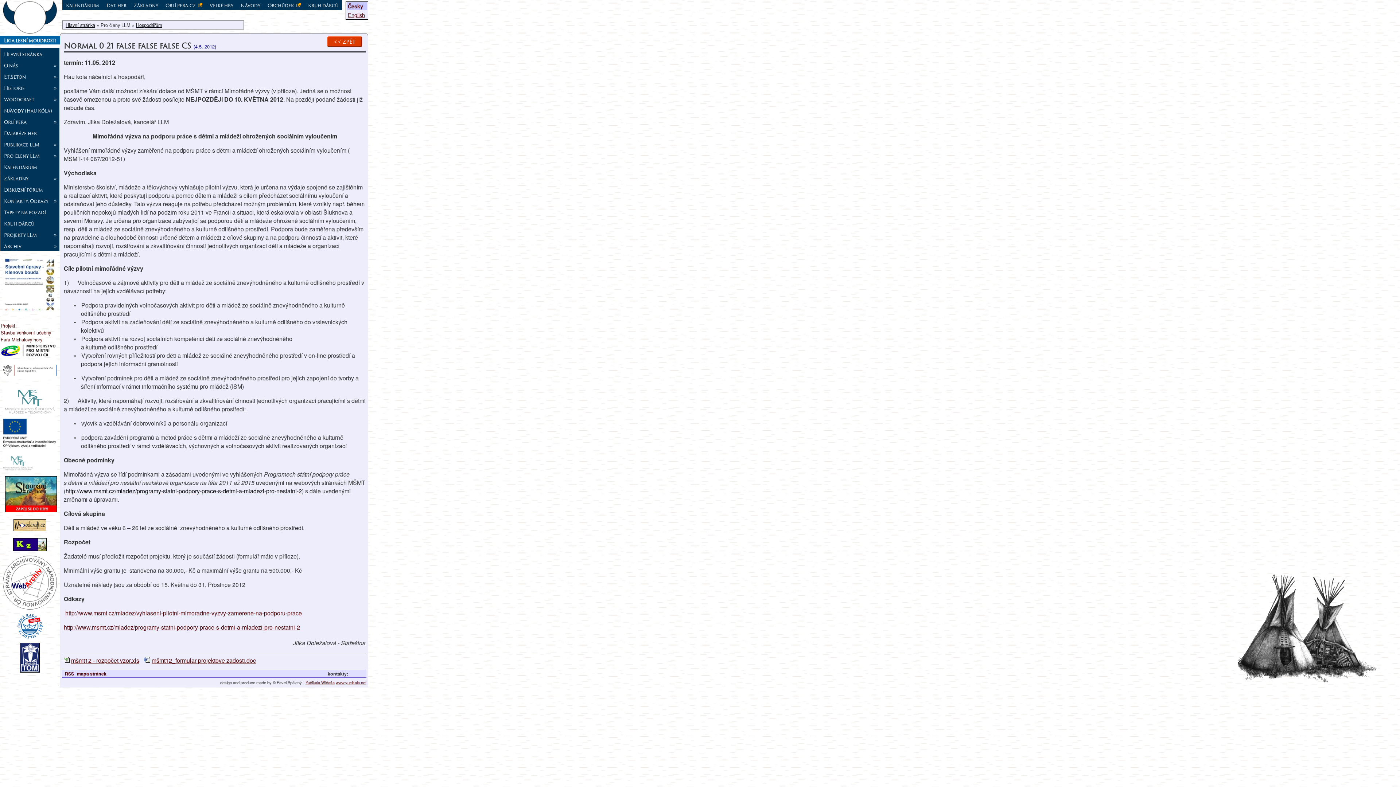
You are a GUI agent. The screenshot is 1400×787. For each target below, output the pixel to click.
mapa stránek (91, 673)
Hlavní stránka (23, 54)
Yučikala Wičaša (320, 682)
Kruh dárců (19, 223)
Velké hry (221, 5)
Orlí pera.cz (181, 5)
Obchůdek (281, 5)
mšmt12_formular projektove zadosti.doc (204, 660)
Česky (355, 6)
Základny (146, 5)
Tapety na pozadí (25, 212)
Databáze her (20, 133)
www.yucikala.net (351, 682)
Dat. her (116, 5)
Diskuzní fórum (23, 189)
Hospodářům (149, 24)
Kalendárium (20, 167)
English (356, 15)
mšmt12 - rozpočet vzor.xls (105, 660)
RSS (69, 673)
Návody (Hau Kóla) (28, 110)
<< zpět (344, 41)
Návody (250, 5)
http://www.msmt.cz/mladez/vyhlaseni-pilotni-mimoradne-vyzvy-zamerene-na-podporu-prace (183, 613)
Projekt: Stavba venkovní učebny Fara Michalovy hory (26, 332)
